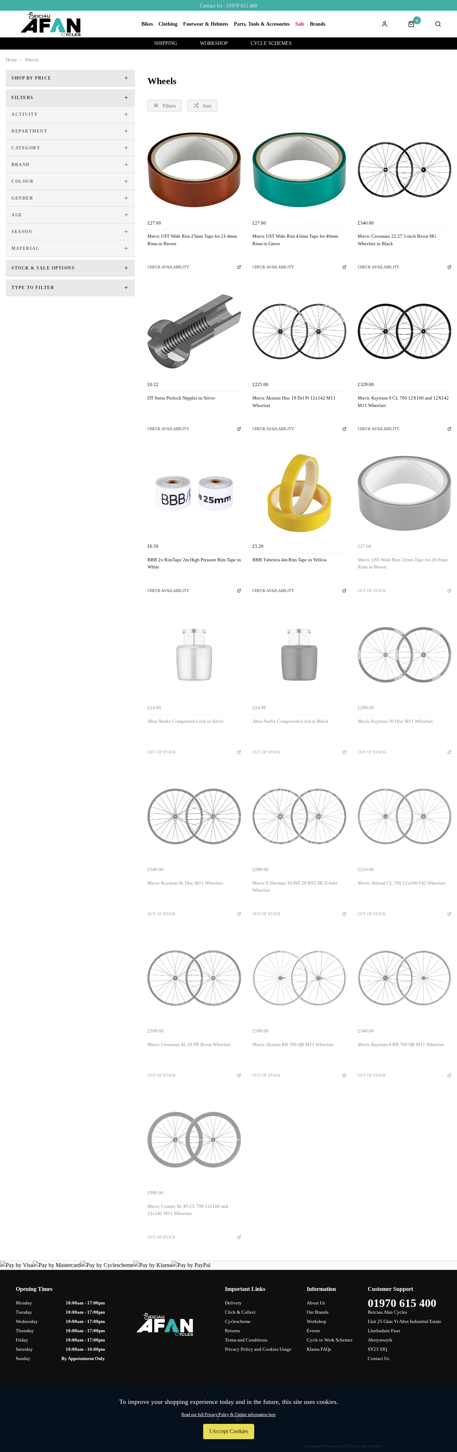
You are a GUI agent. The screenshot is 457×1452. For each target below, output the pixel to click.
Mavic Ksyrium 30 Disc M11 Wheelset (395, 721)
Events (313, 1330)
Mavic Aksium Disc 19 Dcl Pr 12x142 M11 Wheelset (294, 401)
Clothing (168, 24)
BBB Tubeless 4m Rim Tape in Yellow (289, 559)
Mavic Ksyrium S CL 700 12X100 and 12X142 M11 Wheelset (403, 401)
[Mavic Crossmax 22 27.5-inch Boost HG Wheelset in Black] (404, 169)
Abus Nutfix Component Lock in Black (290, 721)
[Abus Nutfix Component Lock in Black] (299, 654)
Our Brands (317, 1312)
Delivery (233, 1303)
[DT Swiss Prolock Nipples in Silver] (194, 331)
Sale (299, 24)
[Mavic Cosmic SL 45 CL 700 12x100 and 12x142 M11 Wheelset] (194, 1139)
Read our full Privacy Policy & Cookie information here (228, 1414)
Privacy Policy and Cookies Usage (258, 1349)
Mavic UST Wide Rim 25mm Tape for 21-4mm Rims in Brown (192, 239)
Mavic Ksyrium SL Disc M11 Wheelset (185, 883)
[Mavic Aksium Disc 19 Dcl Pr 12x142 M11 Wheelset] (299, 331)
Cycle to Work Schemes (329, 1340)
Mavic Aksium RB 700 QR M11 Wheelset (292, 1044)
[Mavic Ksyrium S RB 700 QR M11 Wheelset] (404, 978)
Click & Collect (240, 1312)
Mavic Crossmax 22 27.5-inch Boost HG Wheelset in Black (397, 239)
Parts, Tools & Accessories (262, 24)
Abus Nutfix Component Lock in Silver (185, 721)
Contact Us (378, 1358)
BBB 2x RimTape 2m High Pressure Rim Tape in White (194, 563)
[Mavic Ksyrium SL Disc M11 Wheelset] (194, 816)
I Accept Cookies (228, 1431)
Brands (317, 24)
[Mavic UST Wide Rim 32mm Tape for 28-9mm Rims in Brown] (404, 493)
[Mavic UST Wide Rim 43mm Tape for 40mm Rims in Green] (299, 169)
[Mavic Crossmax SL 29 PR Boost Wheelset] (194, 978)
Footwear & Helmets (205, 24)
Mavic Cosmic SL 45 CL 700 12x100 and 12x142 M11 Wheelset (187, 1210)
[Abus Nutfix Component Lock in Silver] (194, 654)
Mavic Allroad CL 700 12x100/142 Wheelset (401, 883)
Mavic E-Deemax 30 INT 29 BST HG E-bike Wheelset (295, 886)
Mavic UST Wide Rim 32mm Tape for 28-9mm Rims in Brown (402, 563)
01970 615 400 (402, 1303)
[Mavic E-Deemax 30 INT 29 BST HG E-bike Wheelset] (299, 816)
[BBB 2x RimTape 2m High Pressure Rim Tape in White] (194, 493)
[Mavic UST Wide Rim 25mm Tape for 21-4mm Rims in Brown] (194, 169)
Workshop (316, 1321)
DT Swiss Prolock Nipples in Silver (181, 398)
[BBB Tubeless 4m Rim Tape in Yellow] (299, 493)
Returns (232, 1330)
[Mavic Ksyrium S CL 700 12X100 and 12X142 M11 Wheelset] (404, 331)
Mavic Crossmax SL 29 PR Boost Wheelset (189, 1044)
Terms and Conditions (246, 1340)
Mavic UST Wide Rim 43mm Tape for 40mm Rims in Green (295, 239)
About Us (316, 1303)
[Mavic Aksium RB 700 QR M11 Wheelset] (299, 978)
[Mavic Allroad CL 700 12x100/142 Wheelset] (404, 816)
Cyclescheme (238, 1321)
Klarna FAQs (319, 1349)
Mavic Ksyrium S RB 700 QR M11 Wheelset (401, 1044)
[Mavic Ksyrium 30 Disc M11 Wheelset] (404, 654)
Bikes (147, 24)
